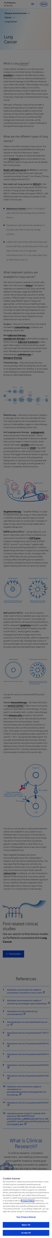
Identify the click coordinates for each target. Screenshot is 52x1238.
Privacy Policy (27, 1201)
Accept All (26, 1233)
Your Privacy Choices (26, 1217)
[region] (26, 1204)
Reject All (26, 1225)
